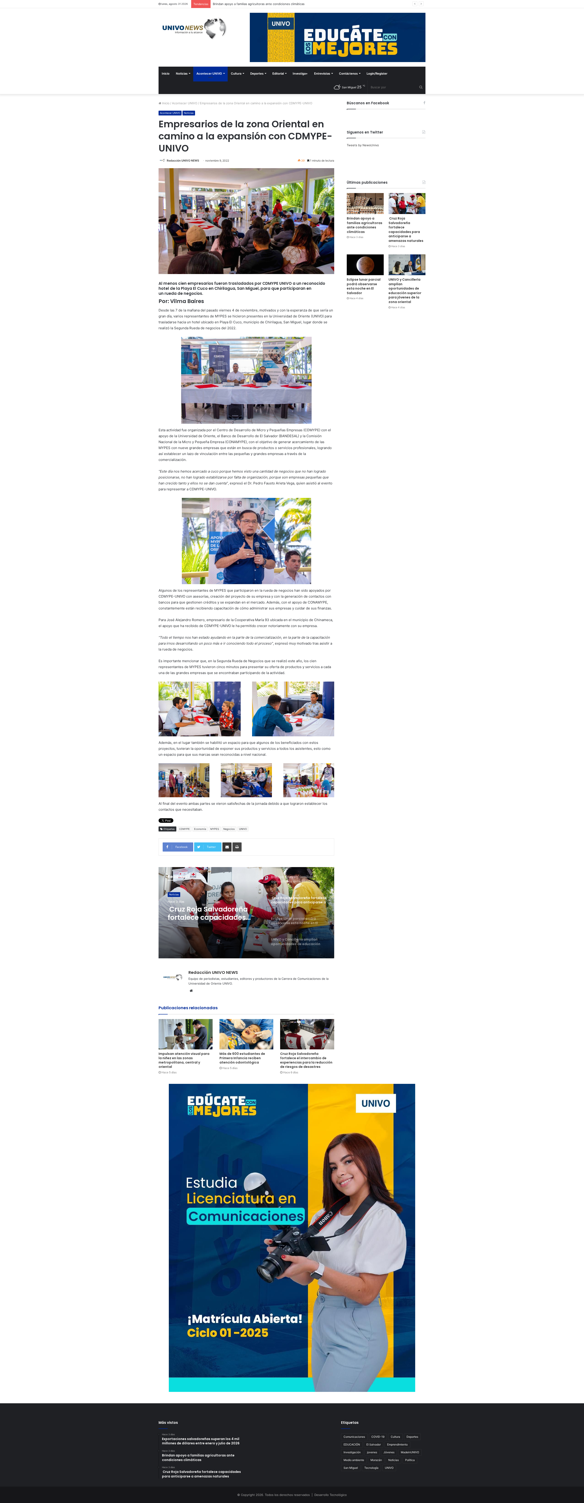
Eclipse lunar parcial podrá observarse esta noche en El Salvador (364, 286)
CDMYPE (184, 829)
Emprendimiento (397, 1444)
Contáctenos (348, 73)
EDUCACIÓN (352, 1444)
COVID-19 (377, 1436)
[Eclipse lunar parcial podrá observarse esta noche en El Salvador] (365, 264)
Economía (200, 829)
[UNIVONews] (193, 28)
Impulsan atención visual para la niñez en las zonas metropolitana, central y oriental (184, 1060)
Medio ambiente (354, 1460)
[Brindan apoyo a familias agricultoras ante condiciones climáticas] (365, 203)
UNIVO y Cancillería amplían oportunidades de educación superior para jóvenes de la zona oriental (214, 913)
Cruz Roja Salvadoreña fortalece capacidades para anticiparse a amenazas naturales (405, 229)
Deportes (256, 73)
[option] (246, 912)
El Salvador (373, 1444)
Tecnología (371, 1467)
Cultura (236, 73)
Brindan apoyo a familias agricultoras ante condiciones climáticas (364, 225)
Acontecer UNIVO (209, 73)
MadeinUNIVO (410, 1452)
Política (410, 1460)
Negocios (229, 829)
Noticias (182, 73)
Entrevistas (322, 73)
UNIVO (243, 829)
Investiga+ (300, 73)
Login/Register (377, 73)
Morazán (376, 1460)
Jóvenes (388, 1452)
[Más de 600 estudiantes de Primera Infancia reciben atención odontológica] (246, 1034)
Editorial (278, 73)
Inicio (165, 73)
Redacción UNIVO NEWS (183, 160)
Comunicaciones (354, 1436)
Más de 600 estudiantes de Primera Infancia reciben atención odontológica (242, 1058)
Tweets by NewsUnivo (363, 145)
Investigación (352, 1452)
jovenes (372, 1452)
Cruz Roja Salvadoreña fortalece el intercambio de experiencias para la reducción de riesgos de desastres (306, 1060)
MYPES (214, 829)
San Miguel (351, 1467)
